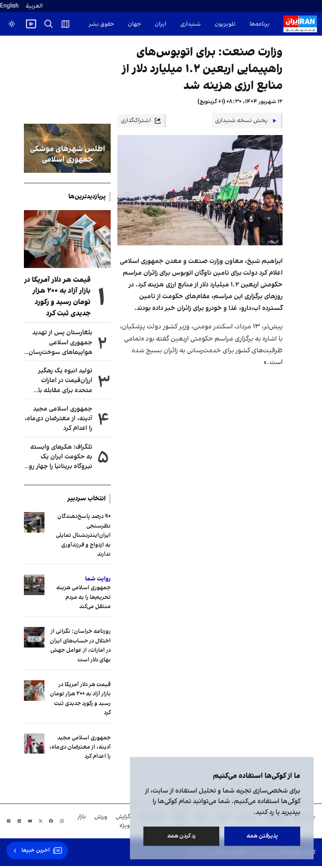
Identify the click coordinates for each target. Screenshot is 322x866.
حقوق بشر (101, 24)
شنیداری (190, 24)
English (9, 6)
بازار (82, 816)
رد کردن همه (181, 836)
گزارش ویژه (123, 821)
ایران (160, 24)
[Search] (49, 24)
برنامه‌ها (259, 24)
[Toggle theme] (11, 24)
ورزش (100, 816)
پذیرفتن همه (262, 836)
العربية (34, 6)
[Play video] (31, 24)
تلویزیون (225, 24)
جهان (134, 24)
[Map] (65, 24)
